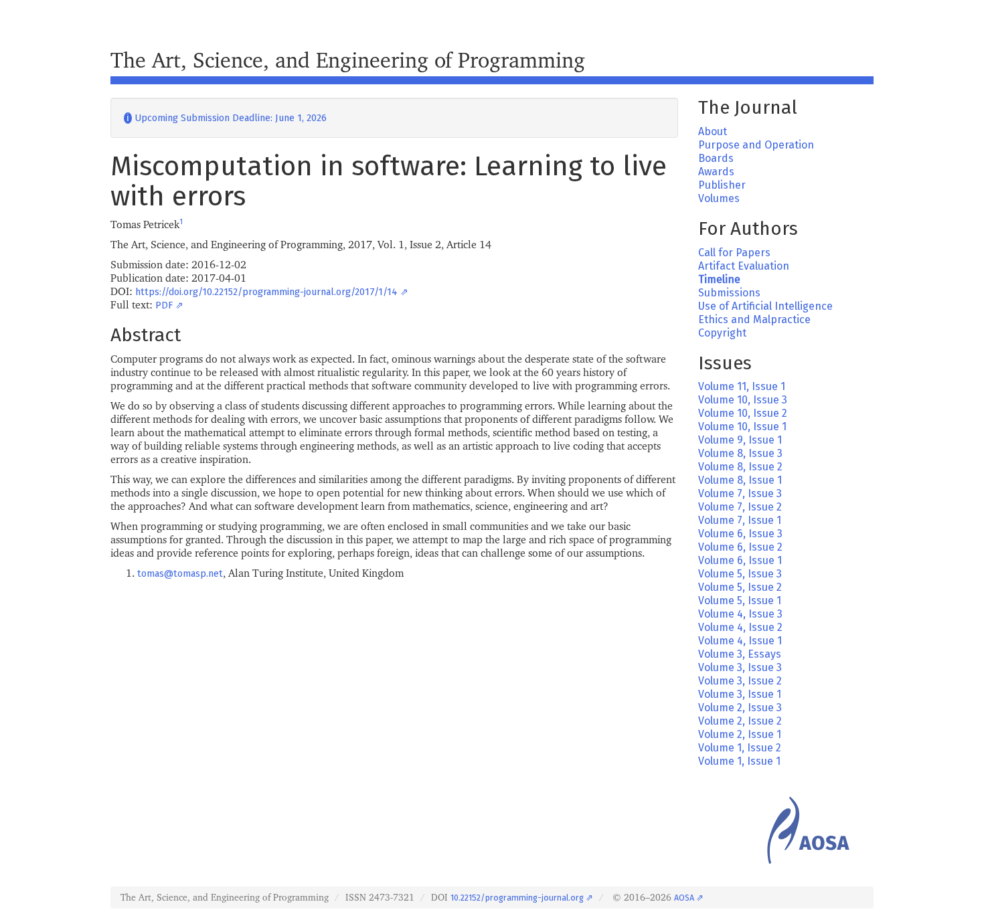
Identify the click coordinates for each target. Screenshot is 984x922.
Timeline (719, 279)
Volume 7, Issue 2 (740, 506)
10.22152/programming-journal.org (517, 898)
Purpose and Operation (756, 145)
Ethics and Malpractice (754, 319)
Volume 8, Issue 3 (740, 453)
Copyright (722, 333)
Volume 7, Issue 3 (740, 493)
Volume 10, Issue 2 (742, 413)
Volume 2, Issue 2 (740, 721)
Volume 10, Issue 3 (742, 399)
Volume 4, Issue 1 (740, 640)
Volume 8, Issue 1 (740, 480)
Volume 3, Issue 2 (740, 680)
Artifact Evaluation (743, 266)
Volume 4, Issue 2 (740, 627)
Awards (716, 171)
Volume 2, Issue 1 (739, 734)
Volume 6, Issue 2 (740, 547)
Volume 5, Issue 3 (740, 573)
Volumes (719, 198)
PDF (164, 305)
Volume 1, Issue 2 (739, 747)
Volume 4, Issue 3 (740, 614)
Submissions (729, 292)
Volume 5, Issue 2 (740, 587)
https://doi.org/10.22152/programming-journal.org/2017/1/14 (266, 292)
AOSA (684, 898)
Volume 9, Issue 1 (740, 440)
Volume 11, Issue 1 (741, 386)
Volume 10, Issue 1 (742, 426)
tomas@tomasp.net (180, 573)
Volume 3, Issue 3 (740, 667)
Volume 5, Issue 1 (739, 600)
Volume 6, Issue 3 (740, 533)
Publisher (722, 185)
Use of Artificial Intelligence (765, 306)
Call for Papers (734, 252)
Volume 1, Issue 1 (739, 761)
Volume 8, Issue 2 (740, 466)
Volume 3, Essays (739, 654)
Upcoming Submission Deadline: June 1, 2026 (225, 118)
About (712, 131)
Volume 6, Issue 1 (740, 560)
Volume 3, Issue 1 (739, 694)
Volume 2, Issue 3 (740, 707)
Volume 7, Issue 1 (739, 520)
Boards (716, 158)
